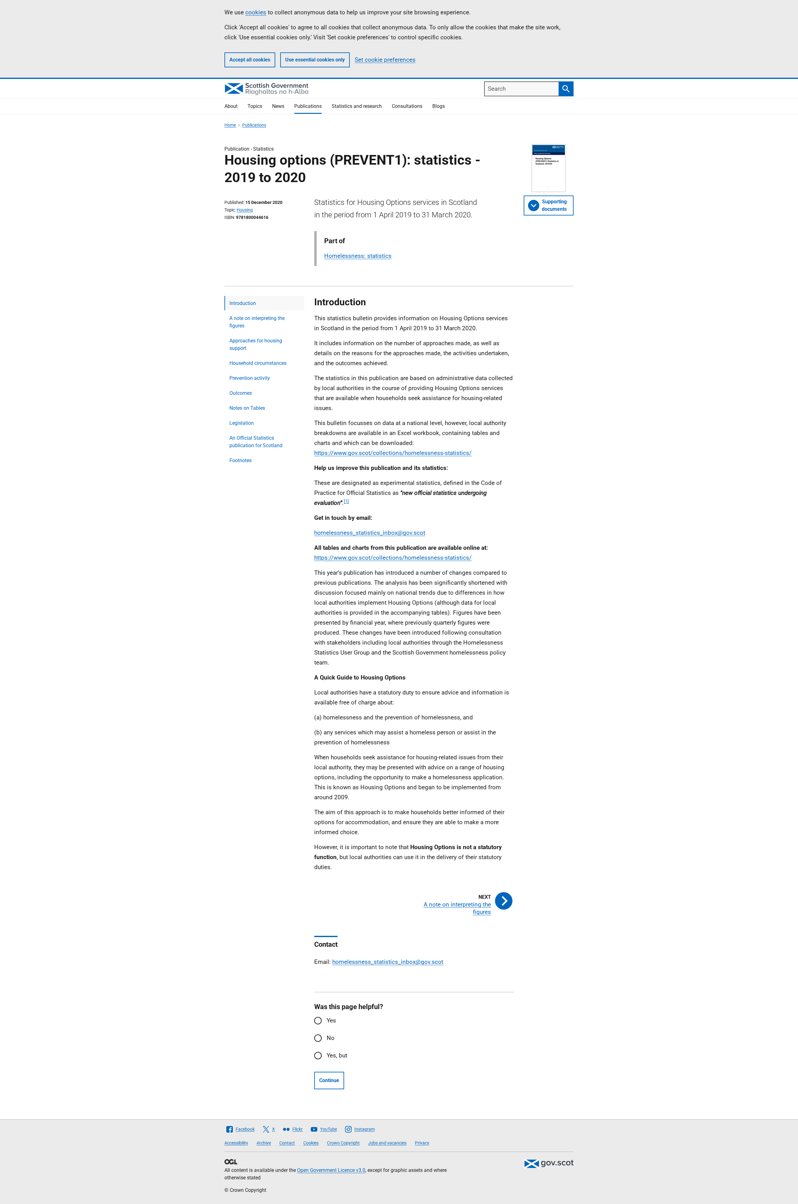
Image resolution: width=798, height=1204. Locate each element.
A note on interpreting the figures (257, 322)
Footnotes (240, 460)
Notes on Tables (247, 408)
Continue (329, 1080)
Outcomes (240, 393)
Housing (245, 209)
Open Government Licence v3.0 (331, 1170)
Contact (287, 1142)
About (231, 106)
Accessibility (236, 1142)
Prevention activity (249, 378)
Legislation (241, 423)
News (278, 106)
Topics (255, 106)
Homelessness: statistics (358, 255)
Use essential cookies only (315, 60)
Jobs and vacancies (387, 1142)
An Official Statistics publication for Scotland (255, 441)
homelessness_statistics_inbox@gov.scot (369, 532)
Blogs (438, 106)
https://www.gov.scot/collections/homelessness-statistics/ (393, 453)
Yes (331, 1020)
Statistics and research (357, 106)
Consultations (407, 106)
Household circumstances (257, 363)
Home (230, 125)
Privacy (422, 1142)
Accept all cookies (249, 60)
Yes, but (337, 1055)
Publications (308, 106)
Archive (264, 1142)
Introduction (242, 303)
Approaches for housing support (255, 344)
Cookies (311, 1142)
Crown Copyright (343, 1142)
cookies (255, 12)
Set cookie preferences (385, 59)
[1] (346, 501)
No (330, 1038)
